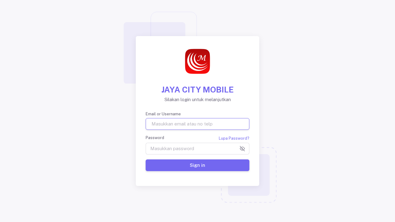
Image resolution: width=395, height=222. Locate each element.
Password (155, 137)
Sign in (197, 165)
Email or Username (163, 114)
